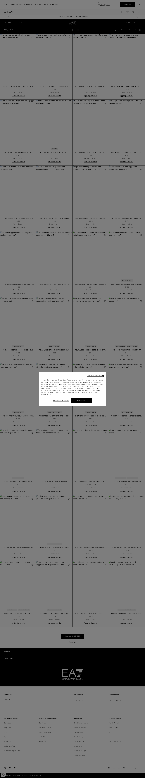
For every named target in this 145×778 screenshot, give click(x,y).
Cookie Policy (45, 394)
